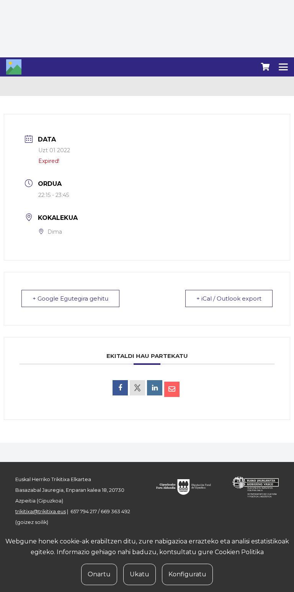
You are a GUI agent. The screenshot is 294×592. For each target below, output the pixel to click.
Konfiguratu (187, 574)
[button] (283, 67)
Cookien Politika (239, 552)
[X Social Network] (137, 387)
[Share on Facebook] (120, 387)
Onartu (99, 574)
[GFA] (186, 486)
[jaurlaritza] (252, 486)
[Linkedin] (154, 387)
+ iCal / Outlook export (228, 298)
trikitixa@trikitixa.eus (40, 511)
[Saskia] (265, 66)
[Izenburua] (13, 67)
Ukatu (139, 574)
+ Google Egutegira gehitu (70, 298)
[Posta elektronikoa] (172, 389)
